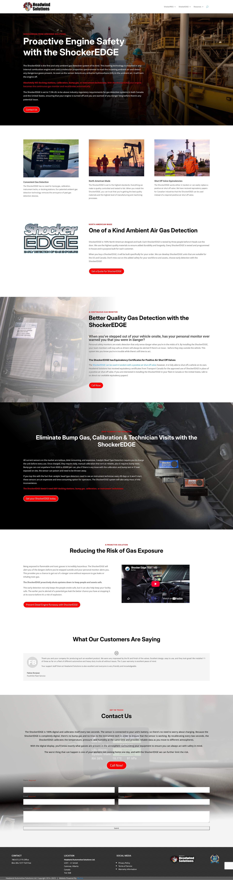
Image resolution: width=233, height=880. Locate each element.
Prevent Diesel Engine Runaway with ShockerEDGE (52, 604)
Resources (197, 6)
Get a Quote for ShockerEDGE (107, 271)
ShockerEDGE (184, 6)
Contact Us (31, 109)
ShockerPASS (169, 6)
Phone (124, 796)
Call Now (96, 385)
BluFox (80, 878)
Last (120, 785)
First (25, 785)
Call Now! (116, 765)
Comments (31, 808)
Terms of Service (125, 866)
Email (29, 796)
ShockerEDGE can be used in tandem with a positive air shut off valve (124, 365)
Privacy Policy (124, 863)
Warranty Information (127, 869)
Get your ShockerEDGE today (41, 498)
